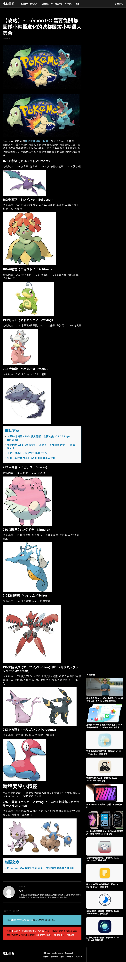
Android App (57, 953)
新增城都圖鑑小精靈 (36, 141)
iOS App (46, 953)
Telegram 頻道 (42, 934)
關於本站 (79, 956)
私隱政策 (69, 956)
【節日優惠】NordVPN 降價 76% (27, 453)
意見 (62, 956)
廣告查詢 (54, 956)
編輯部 (46, 956)
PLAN (21, 890)
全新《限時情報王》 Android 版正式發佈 (31, 457)
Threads (69, 934)
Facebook (58, 934)
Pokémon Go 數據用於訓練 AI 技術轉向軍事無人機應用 (41, 868)
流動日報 (9, 3)
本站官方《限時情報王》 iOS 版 (27, 931)
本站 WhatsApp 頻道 (22, 920)
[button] (118, 4)
